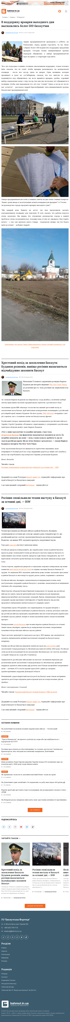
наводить (13, 545)
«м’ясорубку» (51, 646)
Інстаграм (30, 485)
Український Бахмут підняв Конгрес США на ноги (36, 692)
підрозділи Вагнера (10, 435)
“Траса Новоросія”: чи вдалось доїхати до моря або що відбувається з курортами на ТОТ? (30, 740)
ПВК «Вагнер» (48, 413)
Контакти (4, 977)
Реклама (4, 961)
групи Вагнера (20, 624)
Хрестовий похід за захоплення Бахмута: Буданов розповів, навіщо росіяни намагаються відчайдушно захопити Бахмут (15, 876)
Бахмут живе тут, (33, 477)
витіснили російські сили (20, 569)
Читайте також (10, 838)
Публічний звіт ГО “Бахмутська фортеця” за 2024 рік (18, 990)
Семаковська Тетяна (11, 32)
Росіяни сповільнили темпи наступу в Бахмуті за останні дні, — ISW (30, 467)
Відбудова (4, 958)
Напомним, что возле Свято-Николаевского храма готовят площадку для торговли (35, 345)
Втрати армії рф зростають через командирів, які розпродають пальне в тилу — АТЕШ (34, 791)
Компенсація (5, 954)
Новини (3, 948)
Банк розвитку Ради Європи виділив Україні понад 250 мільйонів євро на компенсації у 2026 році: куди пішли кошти (32, 763)
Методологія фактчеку (8, 983)
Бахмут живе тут (33, 702)
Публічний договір (7, 987)
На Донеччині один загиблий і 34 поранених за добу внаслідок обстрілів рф (33, 782)
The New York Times (58, 384)
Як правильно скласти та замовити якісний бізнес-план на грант (28, 774)
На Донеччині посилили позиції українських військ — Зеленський (29, 729)
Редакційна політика (8, 980)
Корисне (4, 951)
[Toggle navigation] (66, 11)
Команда (4, 974)
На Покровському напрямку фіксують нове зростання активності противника (34, 800)
